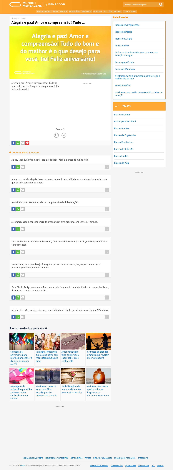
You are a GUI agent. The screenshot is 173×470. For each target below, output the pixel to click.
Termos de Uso (117, 465)
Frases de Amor (122, 114)
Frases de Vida (121, 162)
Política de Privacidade (99, 465)
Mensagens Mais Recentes (56, 458)
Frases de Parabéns (125, 68)
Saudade (118, 11)
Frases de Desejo (123, 31)
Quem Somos (130, 465)
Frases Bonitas (121, 128)
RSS (153, 465)
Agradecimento (44, 11)
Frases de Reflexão (123, 149)
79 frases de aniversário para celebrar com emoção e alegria (136, 54)
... (107, 166)
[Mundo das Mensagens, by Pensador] (46, 4)
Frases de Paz (122, 45)
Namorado (86, 11)
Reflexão (108, 11)
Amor (55, 11)
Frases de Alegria (123, 38)
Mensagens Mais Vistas (33, 458)
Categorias (143, 458)
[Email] (23, 143)
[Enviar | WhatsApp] (18, 143)
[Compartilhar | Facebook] (13, 143)
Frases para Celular (125, 62)
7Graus (22, 465)
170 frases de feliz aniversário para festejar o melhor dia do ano (137, 77)
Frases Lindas (130, 11)
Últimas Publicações (102, 458)
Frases (88, 458)
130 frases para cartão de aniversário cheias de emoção (138, 94)
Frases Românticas (123, 142)
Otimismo (97, 11)
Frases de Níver (123, 85)
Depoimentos (76, 458)
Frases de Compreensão (127, 24)
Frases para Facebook (125, 121)
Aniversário (74, 11)
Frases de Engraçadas (125, 135)
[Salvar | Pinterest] (27, 143)
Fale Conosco (143, 465)
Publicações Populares (124, 458)
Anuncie (160, 465)
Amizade (63, 11)
